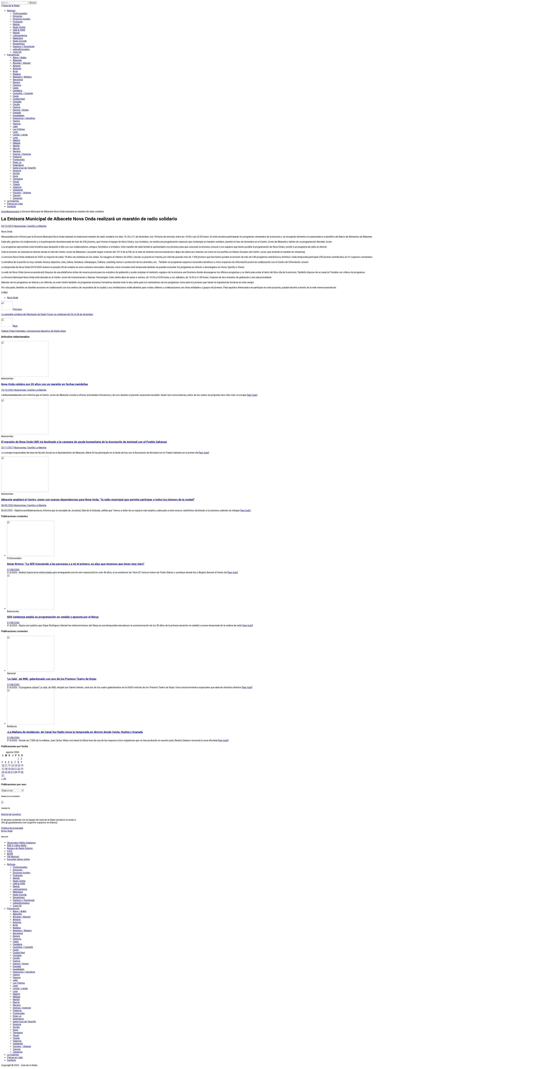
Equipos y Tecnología (23, 46)
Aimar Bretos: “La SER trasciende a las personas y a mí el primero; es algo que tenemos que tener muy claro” (75, 564)
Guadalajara (18, 115)
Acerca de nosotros (11, 814)
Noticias (11, 10)
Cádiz (16, 88)
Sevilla (16, 173)
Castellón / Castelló (23, 93)
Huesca (16, 123)
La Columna (13, 201)
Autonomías (20, 226)
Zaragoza (17, 198)
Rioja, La (17, 162)
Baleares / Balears (22, 76)
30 (22, 772)
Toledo (16, 184)
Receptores (19, 43)
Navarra (16, 151)
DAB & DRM (19, 30)
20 (12, 768)
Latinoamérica (20, 35)
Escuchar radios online (18, 859)
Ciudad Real (19, 99)
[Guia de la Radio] (10, 5)
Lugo (15, 137)
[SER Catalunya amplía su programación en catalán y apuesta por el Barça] (30, 608)
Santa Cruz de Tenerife (24, 168)
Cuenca (16, 107)
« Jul (3, 778)
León (15, 132)
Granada (17, 112)
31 (3, 775)
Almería (16, 65)
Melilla (16, 145)
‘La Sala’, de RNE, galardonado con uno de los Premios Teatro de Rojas (51, 679)
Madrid (16, 140)
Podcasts (18, 21)
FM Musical (13, 856)
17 (3, 768)
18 (6, 768)
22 (19, 768)
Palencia (17, 156)
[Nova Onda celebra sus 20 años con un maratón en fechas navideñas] (24, 375)
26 (9, 772)
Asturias (17, 68)
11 (6, 765)
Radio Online (19, 27)
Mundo (16, 24)
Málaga (16, 143)
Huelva (16, 121)
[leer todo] (252, 395)
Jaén (15, 126)
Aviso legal (6, 830)
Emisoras (17, 16)
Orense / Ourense (22, 154)
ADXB (10, 853)
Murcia (16, 148)
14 (15, 765)
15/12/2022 (7, 390)
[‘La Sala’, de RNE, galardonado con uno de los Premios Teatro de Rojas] (30, 670)
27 (12, 772)
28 (15, 772)
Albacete (17, 60)
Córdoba (17, 101)
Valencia (17, 187)
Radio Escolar (20, 41)
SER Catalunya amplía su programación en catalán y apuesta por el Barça (52, 617)
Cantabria (17, 90)
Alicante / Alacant (21, 63)
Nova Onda (12, 297)
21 (15, 768)
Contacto (11, 206)
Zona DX (17, 52)
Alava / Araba (19, 57)
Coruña (16, 104)
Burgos (16, 82)
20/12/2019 (7, 226)
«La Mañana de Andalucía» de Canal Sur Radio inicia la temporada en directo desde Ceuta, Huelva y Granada (75, 732)
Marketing (18, 38)
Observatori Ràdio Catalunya (21, 842)
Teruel (16, 181)
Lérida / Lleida (20, 134)
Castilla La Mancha (36, 226)
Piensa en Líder (15, 203)
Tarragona (18, 179)
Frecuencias (13, 54)
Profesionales (20, 13)
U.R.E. (9, 851)
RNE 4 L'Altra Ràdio (16, 845)
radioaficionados (21, 49)
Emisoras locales (21, 19)
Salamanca (18, 165)
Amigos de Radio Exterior (20, 848)
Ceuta (16, 96)
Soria (15, 176)
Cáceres (17, 85)
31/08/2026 (13, 569)
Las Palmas (19, 129)
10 (3, 765)
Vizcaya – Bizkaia (22, 192)
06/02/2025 (7, 505)
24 (3, 772)
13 (12, 765)
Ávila (15, 71)
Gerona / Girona (20, 110)
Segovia (17, 170)
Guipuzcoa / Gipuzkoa (24, 118)
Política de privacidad (12, 828)
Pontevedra (19, 159)
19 (9, 768)
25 (6, 772)
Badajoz (17, 74)
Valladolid (18, 190)
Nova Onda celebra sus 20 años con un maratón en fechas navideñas (44, 384)
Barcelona (18, 79)
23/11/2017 (7, 447)
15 (19, 765)
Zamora (16, 195)
